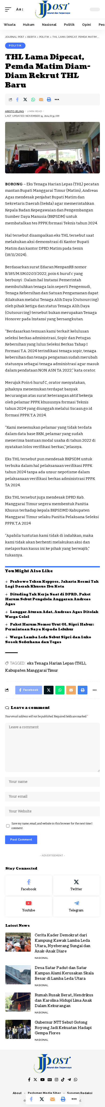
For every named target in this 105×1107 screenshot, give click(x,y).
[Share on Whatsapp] (33, 99)
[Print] (48, 99)
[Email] (41, 99)
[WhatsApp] (75, 1079)
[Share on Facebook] (17, 99)
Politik (15, 45)
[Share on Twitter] (25, 99)
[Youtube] (28, 907)
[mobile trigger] (9, 9)
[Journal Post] (53, 9)
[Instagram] (56, 1079)
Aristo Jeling (14, 111)
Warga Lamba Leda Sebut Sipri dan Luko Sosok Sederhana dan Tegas (48, 639)
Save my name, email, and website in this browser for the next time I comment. (51, 826)
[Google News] (49, 1079)
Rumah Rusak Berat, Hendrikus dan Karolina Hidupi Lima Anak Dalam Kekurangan (64, 1000)
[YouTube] (42, 1079)
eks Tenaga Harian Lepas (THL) (56, 663)
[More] (56, 99)
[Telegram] (76, 907)
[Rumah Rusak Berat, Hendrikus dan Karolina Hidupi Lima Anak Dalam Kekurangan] (18, 1002)
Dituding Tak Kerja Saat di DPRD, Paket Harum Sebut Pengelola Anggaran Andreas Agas (48, 599)
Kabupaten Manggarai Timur (31, 670)
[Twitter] (76, 885)
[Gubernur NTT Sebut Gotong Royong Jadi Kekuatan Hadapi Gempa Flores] (18, 1029)
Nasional (41, 958)
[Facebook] (28, 885)
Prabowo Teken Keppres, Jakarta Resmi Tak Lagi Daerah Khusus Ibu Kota (52, 584)
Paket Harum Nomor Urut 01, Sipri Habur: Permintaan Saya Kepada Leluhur (49, 627)
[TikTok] (63, 1079)
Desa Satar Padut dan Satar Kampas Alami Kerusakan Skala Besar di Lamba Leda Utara (64, 973)
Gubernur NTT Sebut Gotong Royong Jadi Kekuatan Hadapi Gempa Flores (63, 1028)
